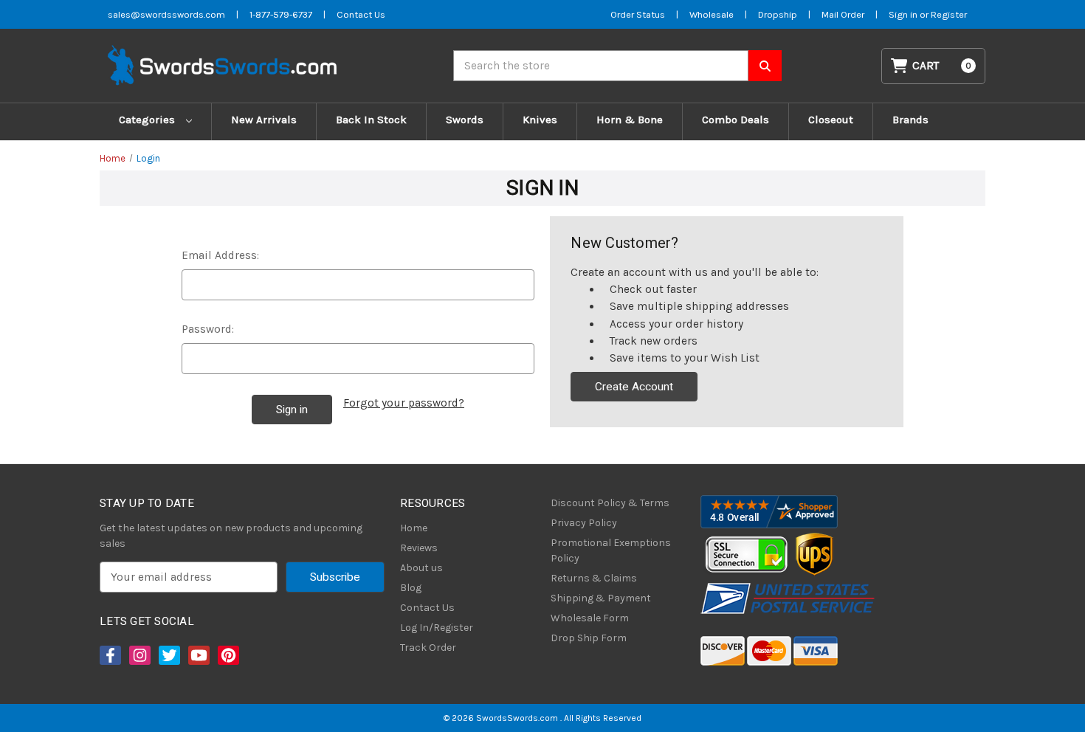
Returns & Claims (594, 578)
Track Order (428, 647)
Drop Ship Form (589, 638)
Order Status (637, 14)
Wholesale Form (590, 618)
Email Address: (220, 255)
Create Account (634, 386)
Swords (464, 119)
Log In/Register (436, 627)
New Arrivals (264, 119)
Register (949, 14)
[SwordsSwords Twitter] (168, 655)
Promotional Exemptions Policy (611, 550)
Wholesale (711, 14)
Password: (208, 329)
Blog (410, 587)
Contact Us (361, 14)
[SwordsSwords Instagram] (138, 655)
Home (413, 528)
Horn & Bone (629, 119)
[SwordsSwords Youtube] (197, 655)
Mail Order (843, 14)
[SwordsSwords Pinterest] (227, 655)
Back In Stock (371, 119)
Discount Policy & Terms (610, 503)
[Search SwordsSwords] (765, 65)
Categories (148, 119)
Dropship (777, 14)
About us (421, 568)
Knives (540, 119)
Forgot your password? (403, 403)
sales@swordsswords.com (166, 14)
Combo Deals (735, 119)
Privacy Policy (584, 523)
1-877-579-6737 (280, 14)
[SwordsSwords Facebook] (109, 655)
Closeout (830, 119)
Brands (910, 119)
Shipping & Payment (601, 598)
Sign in (904, 14)
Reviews (419, 548)
